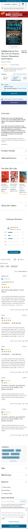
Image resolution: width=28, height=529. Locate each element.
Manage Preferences (14, 521)
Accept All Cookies (14, 526)
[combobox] (21, 271)
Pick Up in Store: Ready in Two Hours (14, 1)
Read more (19, 305)
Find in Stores (14, 102)
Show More (13, 461)
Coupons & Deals (7, 493)
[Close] (26, 510)
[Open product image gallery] (14, 32)
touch (2, 266)
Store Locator (7, 487)
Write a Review (15, 64)
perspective (14, 266)
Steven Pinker (7, 62)
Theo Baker (13, 187)
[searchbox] (6, 259)
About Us (4, 482)
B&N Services (6, 475)
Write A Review (14, 252)
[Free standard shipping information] (4, 90)
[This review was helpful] (23, 309)
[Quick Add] (7, 180)
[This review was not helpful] (26, 309)
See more (4, 284)
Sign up (23, 501)
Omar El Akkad (5, 187)
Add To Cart (14, 93)
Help (3, 468)
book (7, 266)
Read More (4, 144)
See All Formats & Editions (20, 74)
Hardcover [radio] (6, 77)
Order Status (7, 490)
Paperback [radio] (16, 77)
